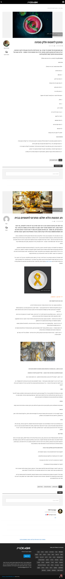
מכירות (51, 559)
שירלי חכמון (40, 486)
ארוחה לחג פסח (47, 486)
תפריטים (44, 570)
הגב (55, 517)
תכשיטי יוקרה (60, 570)
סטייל (52, 562)
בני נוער (57, 554)
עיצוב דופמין (49, 261)
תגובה (6, 230)
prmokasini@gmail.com (23, 567)
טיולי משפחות (60, 557)
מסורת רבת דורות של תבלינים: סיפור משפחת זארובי (32, 539)
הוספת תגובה (6, 54)
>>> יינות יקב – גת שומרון (57, 297)
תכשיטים (54, 570)
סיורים (43, 562)
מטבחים (56, 559)
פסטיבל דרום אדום (42, 565)
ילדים (46, 557)
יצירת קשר (27, 556)
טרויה (54, 557)
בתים (53, 554)
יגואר (50, 557)
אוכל (56, 552)
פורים (52, 565)
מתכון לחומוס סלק (53, 160)
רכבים (47, 567)
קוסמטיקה (61, 567)
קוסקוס (55, 567)
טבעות (36, 554)
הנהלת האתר (6, 48)
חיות (40, 554)
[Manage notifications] (61, 575)
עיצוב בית (57, 565)
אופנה (46, 552)
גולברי (49, 554)
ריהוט (51, 567)
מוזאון (37, 557)
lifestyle (61, 552)
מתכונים (61, 562)
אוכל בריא (52, 552)
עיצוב (62, 565)
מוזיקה (61, 559)
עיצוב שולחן (55, 486)
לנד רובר (41, 557)
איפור (42, 552)
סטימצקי (47, 562)
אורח (6, 223)
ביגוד (38, 552)
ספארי (38, 562)
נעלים (56, 562)
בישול (61, 554)
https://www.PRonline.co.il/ (8, 576)
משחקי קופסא (41, 559)
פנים (48, 565)
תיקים (39, 567)
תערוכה (48, 570)
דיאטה (44, 554)
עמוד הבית (60, 8)
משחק (47, 559)
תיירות (43, 567)
